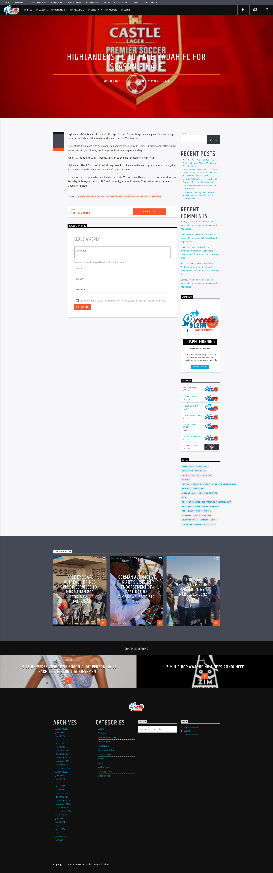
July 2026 (59, 732)
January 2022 (61, 836)
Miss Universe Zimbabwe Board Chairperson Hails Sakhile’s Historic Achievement (69, 669)
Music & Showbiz (75, 2)
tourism (186, 515)
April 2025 (60, 786)
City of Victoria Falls (194, 471)
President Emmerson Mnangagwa (200, 506)
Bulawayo (202, 466)
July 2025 (59, 775)
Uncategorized (105, 771)
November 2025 (63, 761)
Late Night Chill (190, 446)
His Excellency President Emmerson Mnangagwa (209, 484)
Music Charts (60, 10)
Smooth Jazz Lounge (192, 436)
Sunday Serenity (190, 406)
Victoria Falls (190, 520)
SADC (191, 511)
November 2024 (63, 804)
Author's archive (149, 211)
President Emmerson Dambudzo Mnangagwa (206, 502)
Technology (103, 767)
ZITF (206, 524)
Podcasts (113, 10)
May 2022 (60, 832)
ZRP (213, 524)
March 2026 (61, 746)
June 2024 (60, 822)
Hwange (186, 488)
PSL (184, 511)
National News (93, 2)
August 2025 (61, 771)
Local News (57, 2)
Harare (186, 479)
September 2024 (63, 811)
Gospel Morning (190, 387)
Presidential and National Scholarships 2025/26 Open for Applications (200, 225)
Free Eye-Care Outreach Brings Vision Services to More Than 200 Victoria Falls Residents (200, 163)
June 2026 (60, 736)
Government (204, 475)
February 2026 (62, 750)
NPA (184, 497)
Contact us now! (151, 2)
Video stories (121, 2)
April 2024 (60, 829)
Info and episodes (200, 366)
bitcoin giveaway (189, 247)
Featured (20, 2)
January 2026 (61, 754)
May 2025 (60, 782)
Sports (140, 48)
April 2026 (60, 743)
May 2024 (60, 825)
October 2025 (61, 764)
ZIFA (213, 520)
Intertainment (104, 741)
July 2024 (59, 818)
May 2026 (60, 739)
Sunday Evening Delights (190, 426)
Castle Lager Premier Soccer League (127, 196)
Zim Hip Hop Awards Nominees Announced (205, 667)
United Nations (202, 515)
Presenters (79, 10)
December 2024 (62, 800)
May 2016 (60, 839)
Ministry (198, 488)
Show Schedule (191, 727)
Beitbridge (188, 466)
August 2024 (61, 814)
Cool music (188, 475)
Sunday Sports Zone (192, 415)
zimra (198, 524)
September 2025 (63, 768)
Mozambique (189, 493)
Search (183, 133)
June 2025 (60, 779)
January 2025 (61, 796)
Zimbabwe (155, 196)
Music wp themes (207, 493)
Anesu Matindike (189, 234)
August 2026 (61, 729)
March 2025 (61, 789)
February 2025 (62, 793)
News (107, 2)
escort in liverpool (189, 263)
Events (8, 2)
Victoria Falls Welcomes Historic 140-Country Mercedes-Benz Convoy (193, 589)
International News (38, 2)
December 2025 (62, 757)
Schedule (43, 10)
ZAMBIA (204, 520)
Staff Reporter (129, 81)
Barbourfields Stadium (91, 196)
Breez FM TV (96, 10)
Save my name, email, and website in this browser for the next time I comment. (123, 300)
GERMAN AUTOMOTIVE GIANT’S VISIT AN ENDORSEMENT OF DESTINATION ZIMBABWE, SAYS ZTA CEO (200, 172)
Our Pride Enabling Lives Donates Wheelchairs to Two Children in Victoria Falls (199, 195)
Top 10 (135, 2)
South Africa (203, 511)
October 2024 (61, 807)
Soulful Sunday (190, 396)
